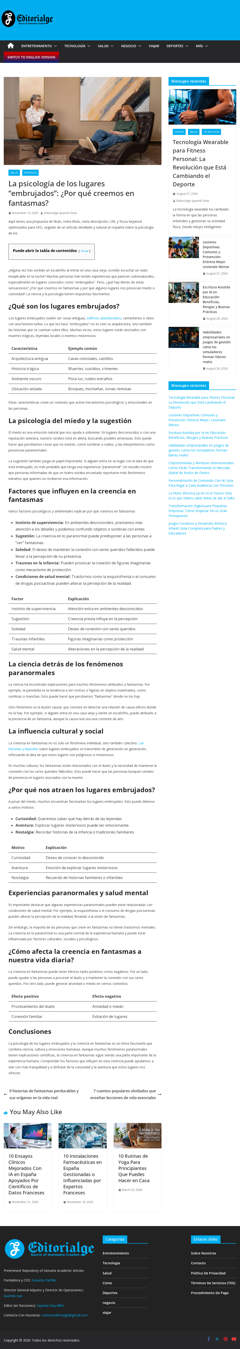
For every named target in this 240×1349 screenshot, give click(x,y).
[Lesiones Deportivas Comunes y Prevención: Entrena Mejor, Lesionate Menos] (184, 258)
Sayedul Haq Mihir (50, 1305)
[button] (54, 46)
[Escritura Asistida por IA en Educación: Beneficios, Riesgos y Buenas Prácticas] (184, 303)
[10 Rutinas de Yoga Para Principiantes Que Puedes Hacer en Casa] (137, 1126)
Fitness (179, 132)
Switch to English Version (31, 57)
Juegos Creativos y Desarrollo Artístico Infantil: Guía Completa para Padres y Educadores (198, 528)
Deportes (175, 46)
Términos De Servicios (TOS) (213, 1283)
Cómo (107, 1283)
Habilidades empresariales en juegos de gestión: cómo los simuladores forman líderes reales (217, 347)
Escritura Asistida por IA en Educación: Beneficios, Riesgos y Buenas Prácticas (216, 299)
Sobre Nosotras (203, 1253)
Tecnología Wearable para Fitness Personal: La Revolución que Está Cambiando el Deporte (201, 163)
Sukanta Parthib (44, 1280)
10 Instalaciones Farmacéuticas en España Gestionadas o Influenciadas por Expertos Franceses (82, 1174)
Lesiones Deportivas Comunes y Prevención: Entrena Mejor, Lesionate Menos (216, 254)
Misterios (30, 172)
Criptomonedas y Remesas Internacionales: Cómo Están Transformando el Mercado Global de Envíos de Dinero (201, 468)
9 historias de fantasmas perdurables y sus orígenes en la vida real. (44, 1094)
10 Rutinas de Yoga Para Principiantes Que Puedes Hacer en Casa (134, 1168)
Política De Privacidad (208, 1273)
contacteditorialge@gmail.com (64, 1315)
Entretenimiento (36, 46)
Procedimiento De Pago (210, 1293)
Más (199, 46)
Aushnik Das (13, 1296)
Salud (103, 46)
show (84, 251)
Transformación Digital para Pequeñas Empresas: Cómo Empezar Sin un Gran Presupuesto (198, 511)
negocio (128, 46)
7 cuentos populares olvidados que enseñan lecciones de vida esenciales (123, 1094)
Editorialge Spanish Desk (60, 213)
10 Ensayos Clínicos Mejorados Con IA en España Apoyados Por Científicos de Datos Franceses (26, 1174)
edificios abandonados (104, 318)
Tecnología (74, 46)
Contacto (198, 1263)
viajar (154, 46)
